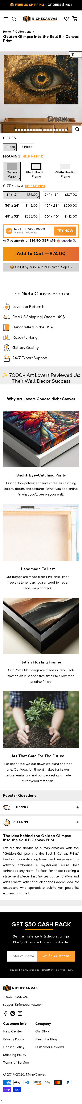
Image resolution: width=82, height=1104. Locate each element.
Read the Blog (46, 1039)
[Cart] (75, 19)
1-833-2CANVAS (15, 997)
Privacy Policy (66, 970)
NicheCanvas (36, 1074)
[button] (41, 241)
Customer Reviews (49, 1047)
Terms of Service (49, 970)
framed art (15, 676)
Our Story (42, 1031)
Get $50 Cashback (55, 956)
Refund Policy (13, 1047)
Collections (23, 31)
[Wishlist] (66, 19)
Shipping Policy (14, 1055)
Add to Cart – (41, 254)
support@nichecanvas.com (23, 1005)
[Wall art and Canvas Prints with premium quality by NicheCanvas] (40, 19)
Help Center (12, 1031)
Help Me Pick (33, 156)
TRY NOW (65, 231)
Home (7, 31)
